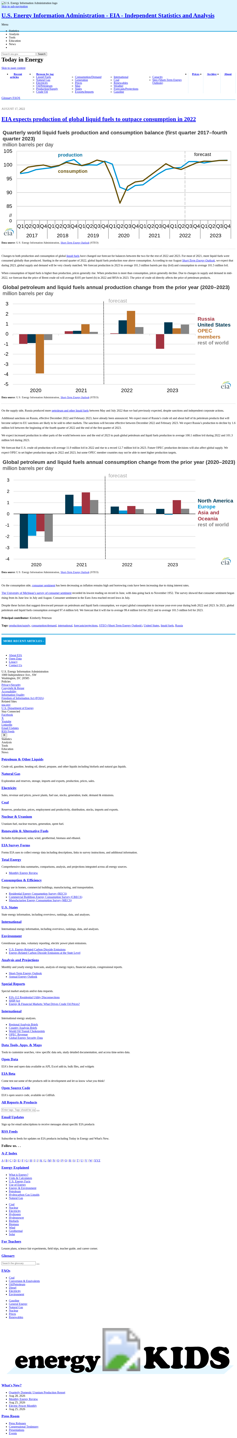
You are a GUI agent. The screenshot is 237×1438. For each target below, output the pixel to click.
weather (118, 85)
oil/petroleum (44, 85)
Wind (12, 1227)
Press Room (10, 1416)
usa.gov (6, 704)
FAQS (16, 97)
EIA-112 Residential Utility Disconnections (34, 997)
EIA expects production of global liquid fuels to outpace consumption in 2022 (98, 119)
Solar (12, 1234)
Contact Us (15, 665)
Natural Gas (10, 774)
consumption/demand (88, 77)
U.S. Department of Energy (17, 708)
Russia (179, 625)
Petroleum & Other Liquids (22, 759)
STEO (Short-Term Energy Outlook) (120, 625)
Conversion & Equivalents (24, 1281)
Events (13, 1433)
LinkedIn (6, 724)
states (78, 88)
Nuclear (13, 1207)
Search (42, 54)
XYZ (97, 1160)
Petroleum (15, 1191)
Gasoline (14, 1300)
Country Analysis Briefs (23, 1027)
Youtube (6, 721)
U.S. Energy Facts (19, 1181)
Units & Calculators (20, 1178)
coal (116, 80)
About (228, 74)
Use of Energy (17, 1184)
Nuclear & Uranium (16, 817)
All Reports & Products (19, 1102)
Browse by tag (45, 74)
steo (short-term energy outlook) (167, 81)
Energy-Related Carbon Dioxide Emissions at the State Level (44, 952)
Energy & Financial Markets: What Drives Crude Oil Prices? (44, 1004)
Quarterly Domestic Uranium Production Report (37, 1392)
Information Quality (13, 694)
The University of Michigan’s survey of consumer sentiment (36, 593)
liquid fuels (43, 77)
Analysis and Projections (20, 960)
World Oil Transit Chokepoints (27, 1031)
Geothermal (16, 1230)
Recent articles (16, 76)
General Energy (18, 1303)
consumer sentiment (43, 585)
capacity (157, 77)
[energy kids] (118, 1378)
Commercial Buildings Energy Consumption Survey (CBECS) (45, 897)
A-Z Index (9, 1153)
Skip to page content (13, 67)
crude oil (42, 91)
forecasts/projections (126, 88)
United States (151, 625)
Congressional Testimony (24, 1426)
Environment (11, 936)
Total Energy (11, 860)
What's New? (11, 1385)
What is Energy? (18, 1174)
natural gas (43, 80)
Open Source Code (15, 1088)
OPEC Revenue (18, 1034)
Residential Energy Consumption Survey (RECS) (38, 893)
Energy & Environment (22, 1188)
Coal (5, 802)
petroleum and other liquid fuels (70, 410)
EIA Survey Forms (15, 845)
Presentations (16, 1430)
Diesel (12, 1287)
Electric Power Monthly (23, 1405)
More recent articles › (23, 641)
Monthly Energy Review (23, 873)
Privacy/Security (11, 684)
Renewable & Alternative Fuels (24, 831)
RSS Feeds (7, 731)
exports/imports (84, 91)
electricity (42, 82)
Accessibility (8, 691)
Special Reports (13, 984)
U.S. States (9, 907)
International (11, 922)
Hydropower (16, 1217)
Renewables (16, 1317)
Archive (212, 74)
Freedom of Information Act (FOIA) (22, 698)
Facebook (7, 714)
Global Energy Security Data (26, 1037)
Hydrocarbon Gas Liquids (24, 1194)
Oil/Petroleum (17, 1284)
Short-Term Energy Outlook (25, 973)
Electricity (9, 788)
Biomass (14, 1224)
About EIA (15, 655)
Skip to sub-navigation (14, 6)
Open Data (15, 658)
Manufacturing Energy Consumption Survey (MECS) (40, 900)
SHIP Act (14, 1000)
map (77, 85)
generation (81, 80)
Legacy (13, 661)
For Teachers (11, 1241)
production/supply (47, 88)
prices (78, 82)
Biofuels (14, 1221)
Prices (195, 74)
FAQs (5, 1271)
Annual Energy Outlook (23, 976)
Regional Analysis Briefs (23, 1024)
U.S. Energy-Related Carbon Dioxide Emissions (37, 949)
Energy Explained (15, 1167)
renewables (121, 82)
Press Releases (17, 1423)
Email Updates (10, 728)
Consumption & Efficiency (21, 880)
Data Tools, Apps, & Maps (21, 1045)
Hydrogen (15, 1214)
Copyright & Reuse (12, 688)
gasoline (119, 91)
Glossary (7, 97)
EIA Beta (8, 1074)
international (121, 77)
